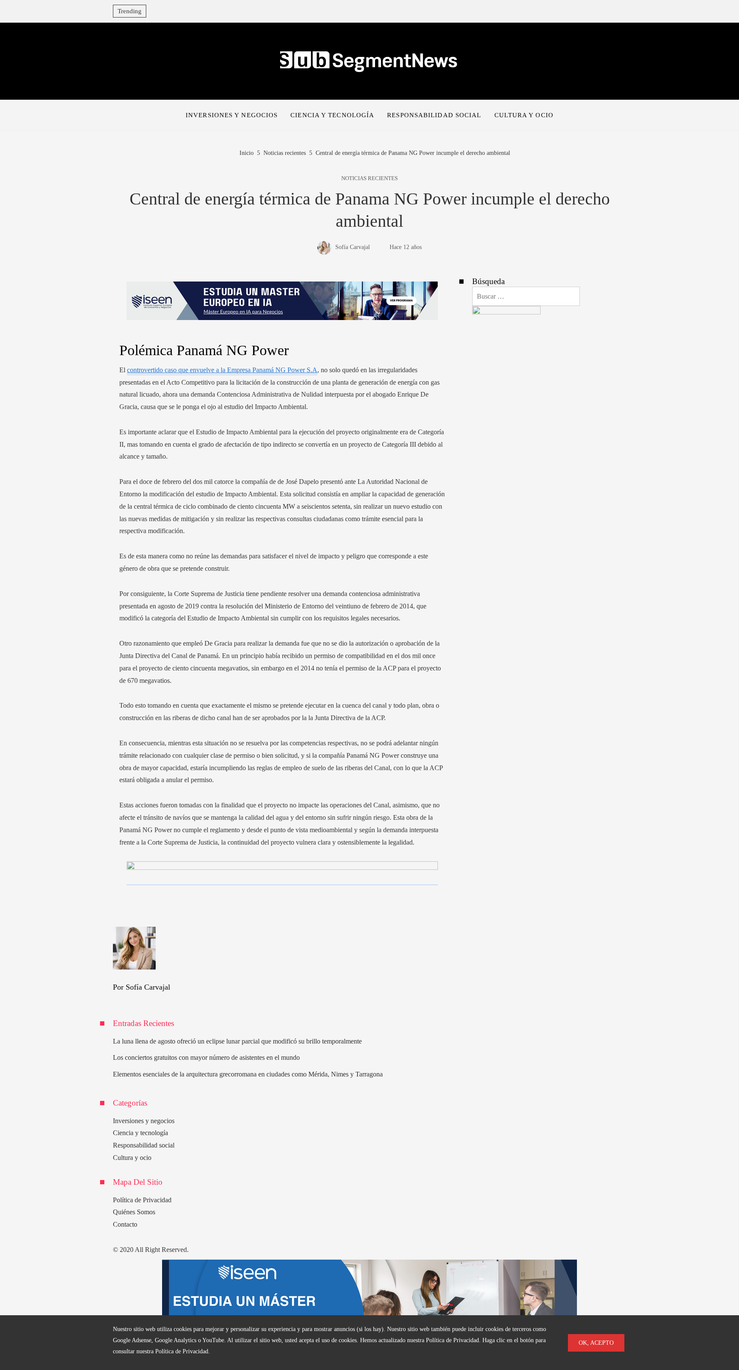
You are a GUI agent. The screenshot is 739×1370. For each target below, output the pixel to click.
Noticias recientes (369, 178)
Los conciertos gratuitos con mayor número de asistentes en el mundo (206, 1057)
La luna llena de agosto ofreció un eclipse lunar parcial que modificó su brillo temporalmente (237, 1041)
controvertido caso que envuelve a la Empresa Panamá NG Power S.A (222, 370)
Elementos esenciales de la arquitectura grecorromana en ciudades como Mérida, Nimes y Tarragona (248, 1074)
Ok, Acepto (596, 1342)
